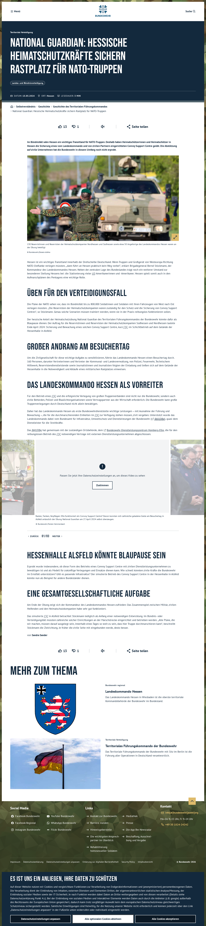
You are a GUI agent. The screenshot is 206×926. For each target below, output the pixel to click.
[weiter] (200, 485)
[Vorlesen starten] (102, 126)
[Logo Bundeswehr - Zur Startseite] (103, 11)
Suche (188, 11)
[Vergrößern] (175, 237)
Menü (17, 11)
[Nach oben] (192, 801)
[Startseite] (11, 106)
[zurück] (5, 485)
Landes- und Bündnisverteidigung (27, 83)
